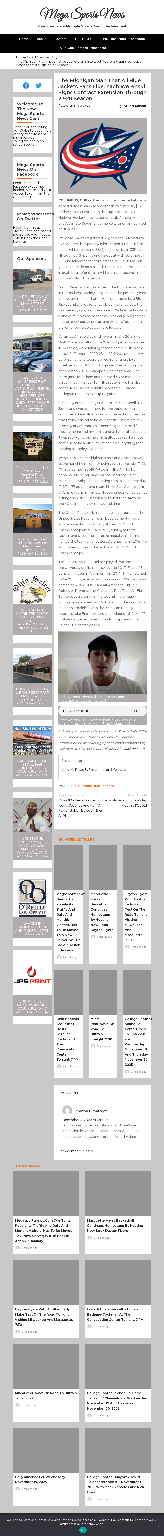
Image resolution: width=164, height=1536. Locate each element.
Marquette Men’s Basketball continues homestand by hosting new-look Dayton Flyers (115, 1226)
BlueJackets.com (131, 749)
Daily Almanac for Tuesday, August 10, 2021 (125, 800)
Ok (83, 1530)
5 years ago (82, 105)
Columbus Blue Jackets (94, 786)
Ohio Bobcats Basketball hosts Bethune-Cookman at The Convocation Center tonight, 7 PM (67, 1039)
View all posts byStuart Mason (86, 770)
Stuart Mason (135, 106)
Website (119, 770)
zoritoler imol (87, 1111)
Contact (60, 39)
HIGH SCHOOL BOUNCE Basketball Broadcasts (110, 39)
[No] (159, 1525)
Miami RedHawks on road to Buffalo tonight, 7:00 (102, 1029)
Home (23, 39)
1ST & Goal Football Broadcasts (82, 48)
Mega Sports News (82, 14)
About (41, 39)
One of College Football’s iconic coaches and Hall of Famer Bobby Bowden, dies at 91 (80, 805)
